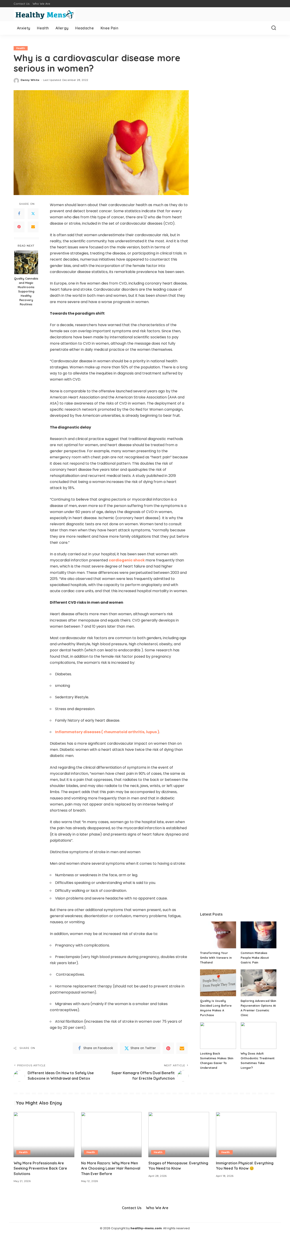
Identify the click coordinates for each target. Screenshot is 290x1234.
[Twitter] (33, 213)
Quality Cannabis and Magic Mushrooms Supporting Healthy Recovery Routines (26, 291)
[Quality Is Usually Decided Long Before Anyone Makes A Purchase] (218, 982)
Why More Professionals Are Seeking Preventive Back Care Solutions (40, 1168)
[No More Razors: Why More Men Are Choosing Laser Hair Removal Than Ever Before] (111, 1134)
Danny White (30, 80)
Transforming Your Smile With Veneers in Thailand (216, 957)
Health (20, 48)
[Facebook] (19, 213)
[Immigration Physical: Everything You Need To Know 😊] (246, 1134)
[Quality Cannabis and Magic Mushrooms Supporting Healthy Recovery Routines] (26, 262)
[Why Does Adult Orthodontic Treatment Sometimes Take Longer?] (258, 1035)
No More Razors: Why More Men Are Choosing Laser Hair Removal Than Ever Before (110, 1168)
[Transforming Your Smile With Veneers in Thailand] (218, 934)
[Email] (33, 226)
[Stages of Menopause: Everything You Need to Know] (178, 1134)
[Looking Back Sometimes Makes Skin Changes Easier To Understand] (218, 1035)
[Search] (273, 28)
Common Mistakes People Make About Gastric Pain (255, 957)
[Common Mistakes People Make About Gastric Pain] (258, 934)
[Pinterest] (19, 226)
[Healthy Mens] (44, 14)
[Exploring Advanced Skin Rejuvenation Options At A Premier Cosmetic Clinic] (258, 982)
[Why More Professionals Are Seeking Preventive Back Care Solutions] (44, 1134)
